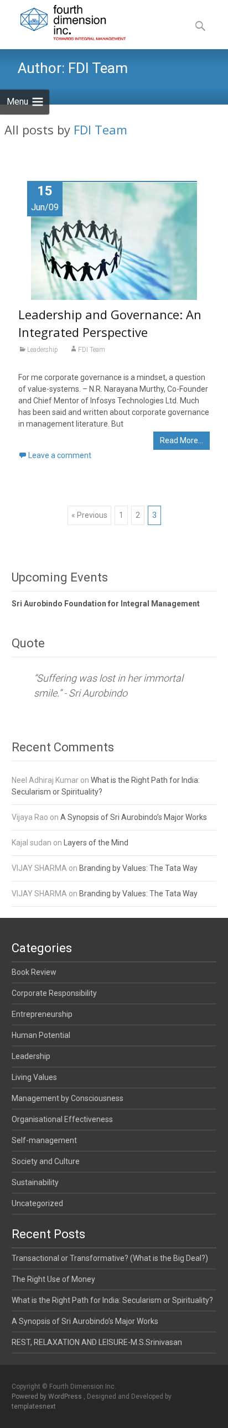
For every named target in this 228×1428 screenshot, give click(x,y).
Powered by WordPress (48, 1396)
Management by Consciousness (67, 1098)
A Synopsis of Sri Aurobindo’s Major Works (133, 817)
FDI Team (100, 129)
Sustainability (35, 1182)
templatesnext (34, 1406)
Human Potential (41, 1035)
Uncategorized (37, 1203)
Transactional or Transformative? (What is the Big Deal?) (110, 1258)
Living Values (34, 1077)
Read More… (181, 440)
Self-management (44, 1140)
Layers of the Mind (96, 842)
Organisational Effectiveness (62, 1119)
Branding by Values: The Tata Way (138, 868)
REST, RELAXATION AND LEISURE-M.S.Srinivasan (97, 1342)
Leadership (42, 350)
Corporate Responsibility (54, 993)
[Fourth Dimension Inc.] (64, 22)
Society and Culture (46, 1161)
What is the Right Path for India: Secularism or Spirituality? (112, 1300)
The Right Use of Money (53, 1279)
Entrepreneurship (42, 1014)
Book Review (34, 972)
